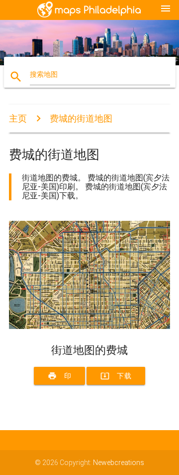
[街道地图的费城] (89, 326)
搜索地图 (44, 74)
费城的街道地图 (81, 118)
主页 (18, 118)
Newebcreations (118, 463)
